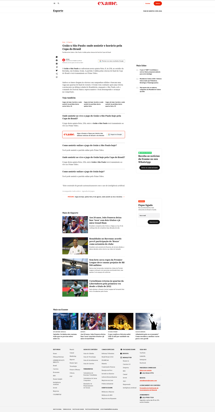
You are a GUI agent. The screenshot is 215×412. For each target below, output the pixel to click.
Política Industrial (107, 384)
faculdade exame (129, 349)
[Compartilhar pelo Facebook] (57, 60)
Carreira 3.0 (127, 364)
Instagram (143, 359)
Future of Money (75, 369)
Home (63, 42)
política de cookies (78, 409)
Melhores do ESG (107, 395)
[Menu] (54, 3)
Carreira (55, 369)
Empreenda (126, 384)
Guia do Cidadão (88, 353)
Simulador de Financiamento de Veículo (88, 386)
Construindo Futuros (108, 367)
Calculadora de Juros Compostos (90, 379)
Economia (56, 372)
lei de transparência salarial (109, 409)
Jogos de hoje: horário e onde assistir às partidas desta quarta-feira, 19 (115, 104)
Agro (124, 381)
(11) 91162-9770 (148, 373)
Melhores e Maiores (108, 392)
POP (71, 376)
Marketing (73, 356)
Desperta (126, 367)
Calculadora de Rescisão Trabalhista (90, 374)
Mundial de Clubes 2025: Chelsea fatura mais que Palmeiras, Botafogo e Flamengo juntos (151, 81)
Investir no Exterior (108, 373)
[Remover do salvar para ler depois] (57, 77)
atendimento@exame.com (148, 380)
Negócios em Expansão (109, 398)
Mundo (72, 349)
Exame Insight (57, 379)
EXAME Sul (105, 360)
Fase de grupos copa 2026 (152, 11)
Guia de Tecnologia (89, 357)
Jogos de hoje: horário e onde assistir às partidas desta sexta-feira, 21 (72, 104)
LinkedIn (142, 356)
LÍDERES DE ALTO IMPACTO (58, 361)
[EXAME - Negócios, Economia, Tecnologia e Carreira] (107, 3)
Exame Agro (73, 363)
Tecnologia (73, 366)
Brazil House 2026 (107, 357)
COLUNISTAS (57, 394)
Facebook (143, 363)
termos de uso (67, 409)
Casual (72, 353)
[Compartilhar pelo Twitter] (57, 70)
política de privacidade (92, 409)
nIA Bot (68, 59)
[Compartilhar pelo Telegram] (57, 67)
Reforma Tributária (108, 353)
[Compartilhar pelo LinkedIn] (57, 64)
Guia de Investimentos (90, 360)
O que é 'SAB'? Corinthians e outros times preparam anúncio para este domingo (150, 72)
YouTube (142, 353)
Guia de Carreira (88, 363)
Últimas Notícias (58, 357)
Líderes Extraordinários (109, 377)
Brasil (55, 365)
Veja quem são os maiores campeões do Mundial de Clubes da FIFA (150, 89)
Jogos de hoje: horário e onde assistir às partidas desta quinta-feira (93, 104)
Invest (55, 388)
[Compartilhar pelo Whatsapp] (57, 57)
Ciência (72, 373)
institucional (57, 409)
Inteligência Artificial (57, 383)
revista (125, 353)
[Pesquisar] (58, 3)
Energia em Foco (107, 370)
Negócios (56, 391)
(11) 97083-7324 (148, 397)
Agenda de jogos (88, 191)
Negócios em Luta (107, 380)
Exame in (126, 361)
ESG (54, 376)
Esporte (58, 10)
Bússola (63, 331)
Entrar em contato (146, 370)
